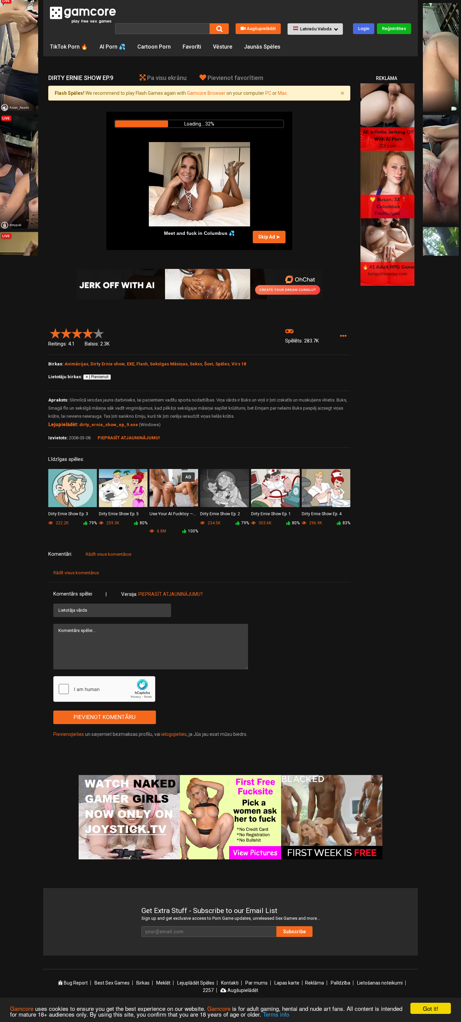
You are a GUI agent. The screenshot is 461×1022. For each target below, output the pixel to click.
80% (143, 523)
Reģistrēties (394, 28)
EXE (130, 363)
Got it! (430, 1008)
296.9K (315, 523)
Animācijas (76, 363)
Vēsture (222, 47)
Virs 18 (239, 363)
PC (268, 93)
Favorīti (192, 47)
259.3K (112, 523)
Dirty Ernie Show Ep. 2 (220, 514)
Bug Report (75, 982)
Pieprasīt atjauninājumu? (170, 594)
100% (193, 531)
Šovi (208, 363)
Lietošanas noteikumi (380, 982)
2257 (208, 990)
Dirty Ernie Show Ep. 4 (322, 514)
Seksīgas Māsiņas (169, 363)
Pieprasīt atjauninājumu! (129, 437)
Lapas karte (286, 982)
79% (93, 523)
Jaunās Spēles (262, 47)
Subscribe (294, 931)
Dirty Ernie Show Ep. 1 (271, 514)
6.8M (161, 531)
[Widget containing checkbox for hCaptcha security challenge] (104, 689)
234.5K (213, 523)
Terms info (276, 1014)
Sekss (196, 363)
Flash (142, 363)
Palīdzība (340, 982)
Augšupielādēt (261, 28)
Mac (282, 93)
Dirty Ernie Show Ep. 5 (119, 514)
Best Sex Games (112, 982)
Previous (56, 492)
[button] (315, 29)
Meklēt (163, 982)
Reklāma (314, 982)
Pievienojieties (68, 734)
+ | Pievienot (97, 377)
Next (342, 492)
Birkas (143, 982)
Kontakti (230, 982)
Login (363, 28)
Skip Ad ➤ (269, 237)
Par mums (256, 982)
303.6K (264, 523)
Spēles (222, 363)
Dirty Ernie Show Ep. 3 (68, 514)
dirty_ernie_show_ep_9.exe (108, 424)
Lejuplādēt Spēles (195, 982)
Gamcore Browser (206, 93)
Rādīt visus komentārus (108, 554)
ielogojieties (174, 734)
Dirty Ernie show (107, 363)
